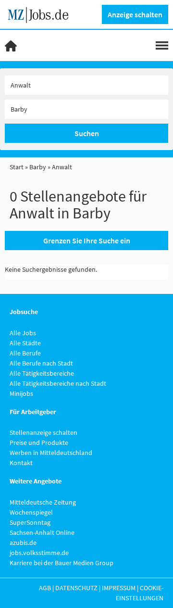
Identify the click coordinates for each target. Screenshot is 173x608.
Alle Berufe (25, 353)
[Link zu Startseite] (41, 13)
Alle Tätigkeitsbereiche (42, 373)
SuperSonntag (30, 522)
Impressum (119, 587)
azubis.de (23, 542)
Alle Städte (25, 343)
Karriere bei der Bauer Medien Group (61, 562)
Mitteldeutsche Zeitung (43, 502)
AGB (45, 587)
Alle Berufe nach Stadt (41, 363)
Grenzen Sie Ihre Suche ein (86, 240)
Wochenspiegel (31, 512)
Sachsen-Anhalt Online (42, 532)
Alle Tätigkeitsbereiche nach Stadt (58, 383)
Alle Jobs (23, 333)
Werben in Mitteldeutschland (51, 452)
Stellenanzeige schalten (43, 432)
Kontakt (21, 462)
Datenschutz (76, 587)
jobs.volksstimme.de (39, 552)
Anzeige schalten (135, 14)
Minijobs (21, 393)
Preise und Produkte (39, 442)
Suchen (86, 133)
